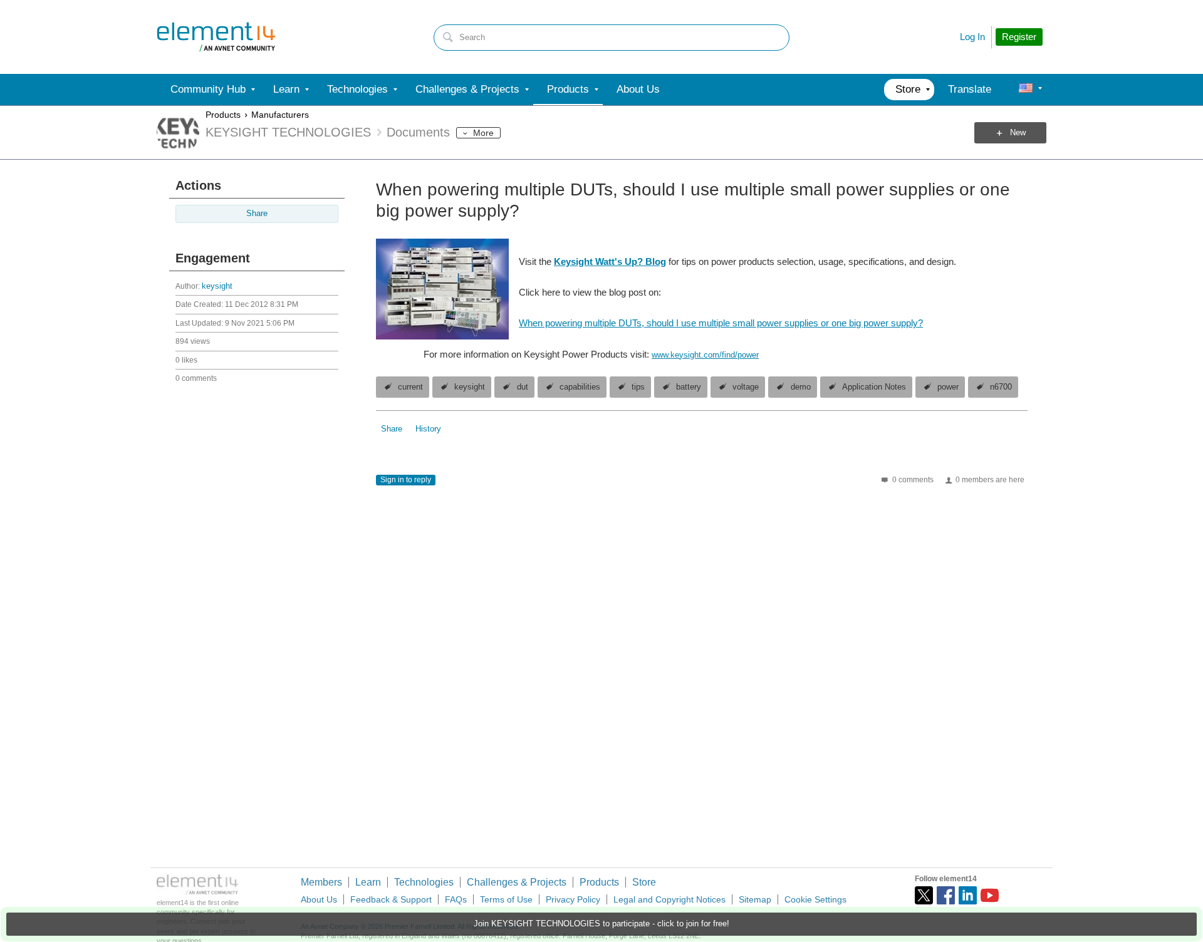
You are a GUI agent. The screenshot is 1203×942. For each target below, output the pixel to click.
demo (801, 387)
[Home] (216, 37)
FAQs (456, 899)
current (410, 387)
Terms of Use (506, 899)
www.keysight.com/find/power (705, 355)
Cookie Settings (815, 899)
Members (321, 882)
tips (638, 387)
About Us (319, 899)
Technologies (424, 882)
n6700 (1001, 387)
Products (223, 115)
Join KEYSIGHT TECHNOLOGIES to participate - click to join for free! (601, 923)
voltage (745, 387)
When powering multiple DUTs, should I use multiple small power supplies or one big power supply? (721, 323)
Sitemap (755, 899)
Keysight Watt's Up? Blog (610, 261)
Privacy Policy (573, 899)
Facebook (946, 895)
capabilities (580, 387)
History (428, 429)
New (1018, 132)
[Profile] (1025, 89)
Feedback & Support (391, 899)
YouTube (990, 895)
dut (522, 387)
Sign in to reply (405, 479)
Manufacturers (280, 115)
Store (644, 882)
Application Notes (874, 387)
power (948, 387)
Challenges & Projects (516, 882)
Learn (368, 882)
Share (257, 213)
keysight (217, 286)
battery (688, 387)
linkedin (968, 895)
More (483, 133)
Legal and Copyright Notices (669, 899)
